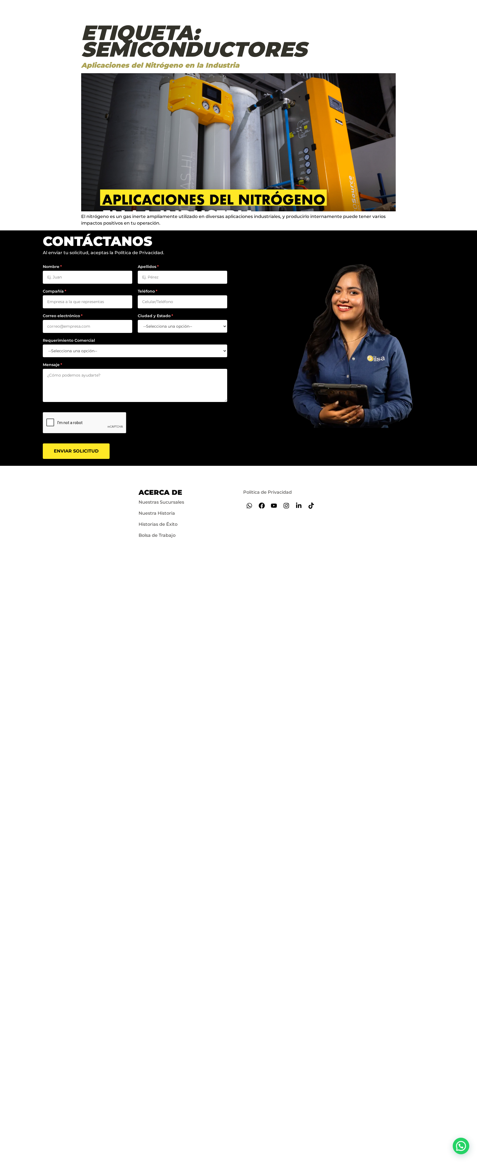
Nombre (51, 267)
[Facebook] (261, 505)
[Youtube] (274, 505)
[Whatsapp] (249, 505)
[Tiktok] (311, 505)
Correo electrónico (61, 316)
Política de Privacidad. (139, 252)
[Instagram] (286, 505)
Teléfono (146, 291)
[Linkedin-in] (299, 505)
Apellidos (147, 267)
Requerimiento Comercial (69, 340)
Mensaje (51, 365)
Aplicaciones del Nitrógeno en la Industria (160, 65)
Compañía (53, 291)
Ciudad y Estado (154, 316)
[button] (461, 1146)
